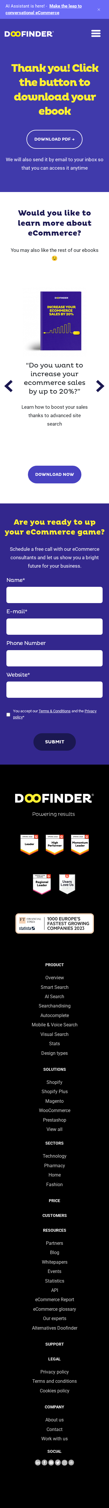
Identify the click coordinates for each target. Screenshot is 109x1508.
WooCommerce (54, 1110)
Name (15, 580)
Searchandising (55, 1006)
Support (54, 1344)
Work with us (54, 1438)
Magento (54, 1101)
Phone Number (26, 643)
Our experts (54, 1318)
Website (18, 675)
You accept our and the (55, 714)
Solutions (54, 1069)
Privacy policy (54, 1372)
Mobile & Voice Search (55, 1025)
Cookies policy (54, 1391)
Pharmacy (54, 1165)
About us (54, 1420)
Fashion (54, 1184)
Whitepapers (54, 1262)
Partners (54, 1243)
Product (54, 964)
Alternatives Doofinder (54, 1328)
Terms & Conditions (55, 711)
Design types (54, 1053)
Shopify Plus (55, 1091)
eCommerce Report (54, 1299)
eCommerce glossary (54, 1309)
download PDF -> (54, 139)
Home (55, 1175)
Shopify (54, 1082)
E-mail (16, 611)
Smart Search (55, 987)
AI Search (54, 996)
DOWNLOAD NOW (54, 474)
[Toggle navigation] (95, 34)
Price (54, 1200)
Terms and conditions (54, 1381)
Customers (54, 1215)
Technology (55, 1156)
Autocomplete (54, 1015)
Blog (54, 1252)
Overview (54, 977)
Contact (54, 1429)
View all (54, 1129)
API (54, 1290)
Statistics (54, 1281)
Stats (54, 1043)
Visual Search (54, 1034)
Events (54, 1271)
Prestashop (54, 1120)
